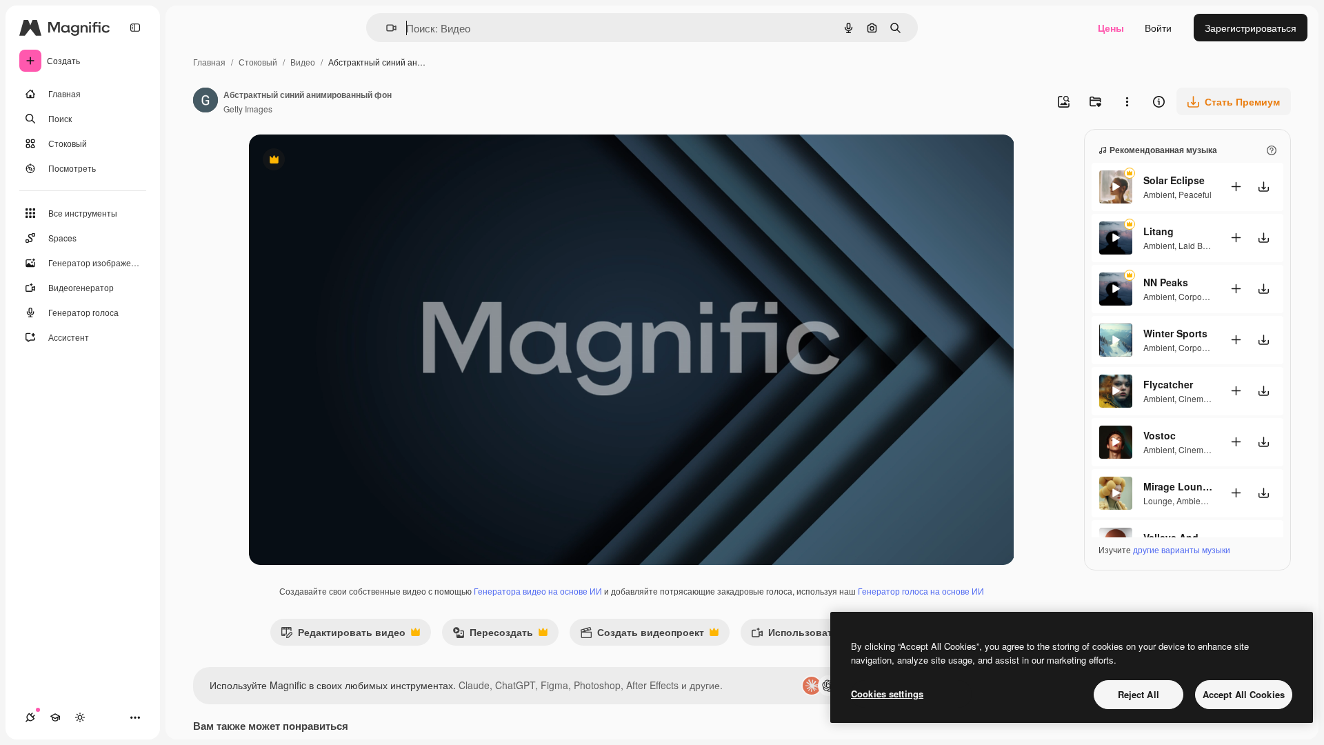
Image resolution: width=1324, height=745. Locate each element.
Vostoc (1159, 435)
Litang (1158, 231)
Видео (302, 62)
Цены (1111, 27)
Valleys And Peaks (1177, 537)
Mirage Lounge (1177, 486)
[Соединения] (30, 717)
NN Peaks (1165, 282)
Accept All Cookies (1244, 694)
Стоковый (258, 62)
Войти (1158, 27)
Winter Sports (1175, 333)
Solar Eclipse (1174, 180)
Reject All (1138, 694)
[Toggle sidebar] (135, 28)
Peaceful (1195, 194)
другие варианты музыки (1181, 549)
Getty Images (247, 109)
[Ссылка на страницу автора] (205, 101)
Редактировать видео (343, 635)
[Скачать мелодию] (1263, 186)
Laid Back (1197, 245)
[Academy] (55, 717)
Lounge (1157, 500)
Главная (209, 62)
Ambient (1158, 194)
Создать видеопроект (642, 635)
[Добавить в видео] (1235, 186)
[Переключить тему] (80, 717)
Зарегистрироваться (1250, 27)
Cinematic (1197, 398)
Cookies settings (887, 693)
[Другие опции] (1127, 101)
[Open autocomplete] (386, 28)
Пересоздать (492, 635)
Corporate (1197, 296)
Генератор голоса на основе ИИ (921, 591)
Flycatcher (1168, 384)
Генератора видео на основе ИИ (538, 591)
